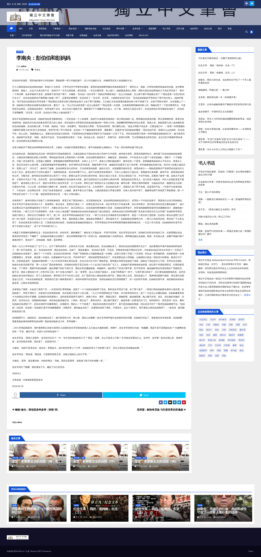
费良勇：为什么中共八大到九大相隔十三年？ (220, 149)
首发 (230, 28)
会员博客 (129, 35)
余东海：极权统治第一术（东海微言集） (218, 97)
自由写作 (194, 28)
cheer (32, 466)
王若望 (227, 345)
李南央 (37, 70)
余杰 (201, 325)
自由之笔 (208, 28)
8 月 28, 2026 (82, 517)
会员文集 (97, 35)
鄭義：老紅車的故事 (208, 224)
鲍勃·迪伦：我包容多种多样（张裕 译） (37, 409)
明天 (220, 28)
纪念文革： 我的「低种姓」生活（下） (217, 65)
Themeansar (46, 551)
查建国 (240, 335)
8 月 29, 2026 (20, 517)
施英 (215, 335)
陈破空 (202, 356)
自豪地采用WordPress (16, 551)
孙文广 (209, 330)
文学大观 (180, 28)
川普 (224, 330)
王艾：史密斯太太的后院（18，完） (36, 461)
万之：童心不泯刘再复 (209, 192)
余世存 (241, 319)
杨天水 (223, 335)
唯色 (201, 330)
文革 (208, 335)
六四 (208, 325)
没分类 (14, 505)
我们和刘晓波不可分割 (50, 35)
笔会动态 (73, 28)
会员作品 (137, 28)
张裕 (201, 335)
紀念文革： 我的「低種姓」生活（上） (217, 72)
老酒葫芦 (203, 350)
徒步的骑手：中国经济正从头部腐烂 (216, 111)
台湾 (245, 325)
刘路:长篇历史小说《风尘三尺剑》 (215, 217)
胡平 (212, 350)
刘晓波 (216, 325)
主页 (31, 28)
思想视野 (152, 28)
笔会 (241, 345)
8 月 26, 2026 (205, 517)
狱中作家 (120, 28)
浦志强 (202, 345)
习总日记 (203, 319)
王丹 (210, 345)
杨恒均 (232, 335)
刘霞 (238, 325)
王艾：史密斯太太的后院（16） (156, 461)
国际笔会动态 (91, 28)
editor (24, 66)
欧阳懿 (222, 340)
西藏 (226, 350)
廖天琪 (242, 330)
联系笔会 (43, 28)
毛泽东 (241, 340)
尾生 (217, 330)
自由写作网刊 (113, 35)
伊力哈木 (222, 319)
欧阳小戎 (212, 340)
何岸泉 (232, 319)
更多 (200, 240)
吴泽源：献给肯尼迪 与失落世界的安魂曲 (160, 409)
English (143, 35)
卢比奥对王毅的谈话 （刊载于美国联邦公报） (220, 58)
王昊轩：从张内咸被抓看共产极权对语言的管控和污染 (224, 104)
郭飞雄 (234, 350)
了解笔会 (57, 28)
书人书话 (166, 28)
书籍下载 (70, 35)
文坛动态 (107, 28)
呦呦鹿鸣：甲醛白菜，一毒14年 (213, 90)
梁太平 (202, 340)
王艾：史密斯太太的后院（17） (94, 461)
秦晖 (235, 345)
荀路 (219, 350)
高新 (217, 356)
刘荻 (231, 325)
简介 (21, 28)
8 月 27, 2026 (143, 517)
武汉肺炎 (231, 340)
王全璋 (218, 345)
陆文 (241, 350)
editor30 (35, 517)
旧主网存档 (27, 35)
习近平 (213, 319)
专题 (12, 35)
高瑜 (224, 356)
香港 (210, 356)
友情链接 (83, 35)
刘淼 (224, 325)
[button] (247, 32)
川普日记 (233, 330)
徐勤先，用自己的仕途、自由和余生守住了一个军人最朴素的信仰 (222, 510)
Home (250, 551)
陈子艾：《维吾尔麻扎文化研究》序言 (217, 209)
